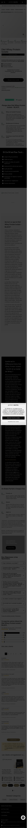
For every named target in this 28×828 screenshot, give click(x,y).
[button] (23, 817)
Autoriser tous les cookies (13, 417)
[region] (13, 414)
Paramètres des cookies (13, 421)
